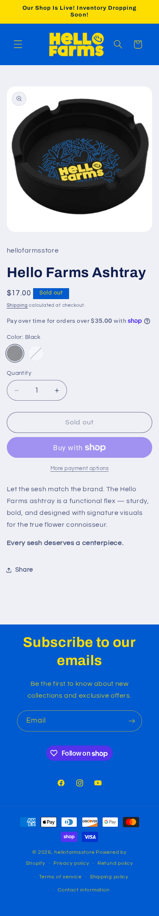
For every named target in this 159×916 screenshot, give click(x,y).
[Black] (15, 353)
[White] (36, 353)
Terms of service (60, 877)
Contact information (83, 890)
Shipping (17, 305)
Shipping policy (109, 877)
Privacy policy (71, 863)
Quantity (19, 373)
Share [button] (24, 570)
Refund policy (115, 863)
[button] (18, 44)
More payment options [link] (79, 468)
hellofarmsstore (74, 852)
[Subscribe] (132, 720)
